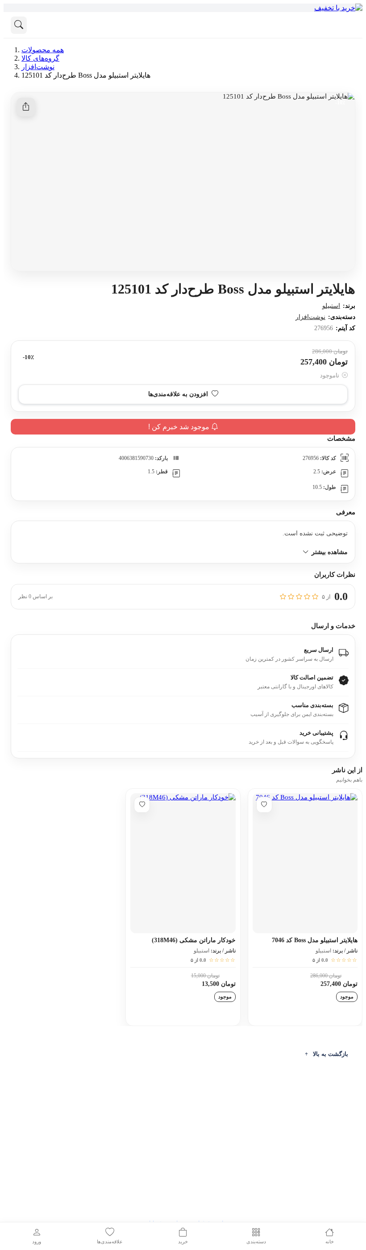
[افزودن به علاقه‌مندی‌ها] (264, 805)
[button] (183, 394)
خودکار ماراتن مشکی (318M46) (194, 940)
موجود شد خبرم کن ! (179, 426)
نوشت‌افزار (310, 317)
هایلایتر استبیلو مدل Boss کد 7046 (315, 940)
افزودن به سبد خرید (304, 1013)
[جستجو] (19, 25)
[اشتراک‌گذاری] (26, 107)
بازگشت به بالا (330, 1054)
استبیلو (331, 305)
